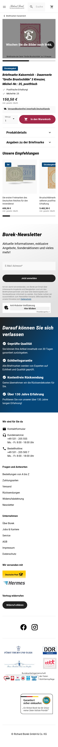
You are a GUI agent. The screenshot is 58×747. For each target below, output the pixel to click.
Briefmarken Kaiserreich (16, 16)
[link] (17, 6)
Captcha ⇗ (43, 312)
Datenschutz (26, 299)
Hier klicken (30, 308)
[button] (4, 7)
